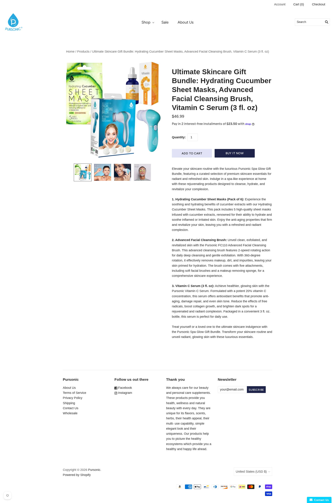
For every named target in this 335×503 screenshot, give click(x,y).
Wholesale (70, 413)
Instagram (124, 393)
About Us (185, 22)
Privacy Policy (72, 398)
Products (83, 51)
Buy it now (235, 153)
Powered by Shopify (77, 475)
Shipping (69, 403)
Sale (165, 22)
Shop (146, 22)
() (298, 4)
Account (279, 4)
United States (251, 471)
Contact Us (70, 408)
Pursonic (94, 470)
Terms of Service (74, 393)
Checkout (318, 4)
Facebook (124, 387)
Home (70, 51)
